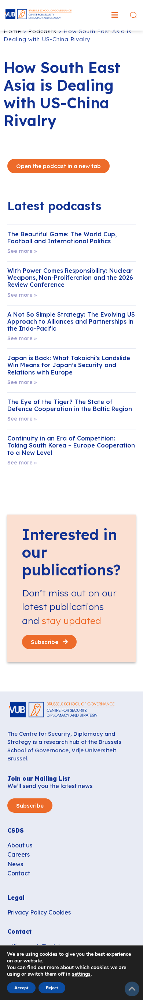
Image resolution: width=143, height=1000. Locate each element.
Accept (21, 988)
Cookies (59, 912)
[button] (115, 15)
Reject (52, 988)
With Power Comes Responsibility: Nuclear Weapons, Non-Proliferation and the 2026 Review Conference (70, 277)
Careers (18, 854)
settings (81, 974)
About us (19, 845)
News (15, 864)
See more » (22, 251)
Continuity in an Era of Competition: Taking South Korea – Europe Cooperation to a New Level (71, 445)
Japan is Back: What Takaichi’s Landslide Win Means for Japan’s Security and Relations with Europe (68, 365)
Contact (18, 873)
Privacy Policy (27, 912)
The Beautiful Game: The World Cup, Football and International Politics (62, 237)
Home (12, 31)
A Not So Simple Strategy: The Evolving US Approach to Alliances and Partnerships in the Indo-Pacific (71, 321)
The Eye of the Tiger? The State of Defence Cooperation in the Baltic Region (69, 405)
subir (132, 989)
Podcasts (42, 31)
